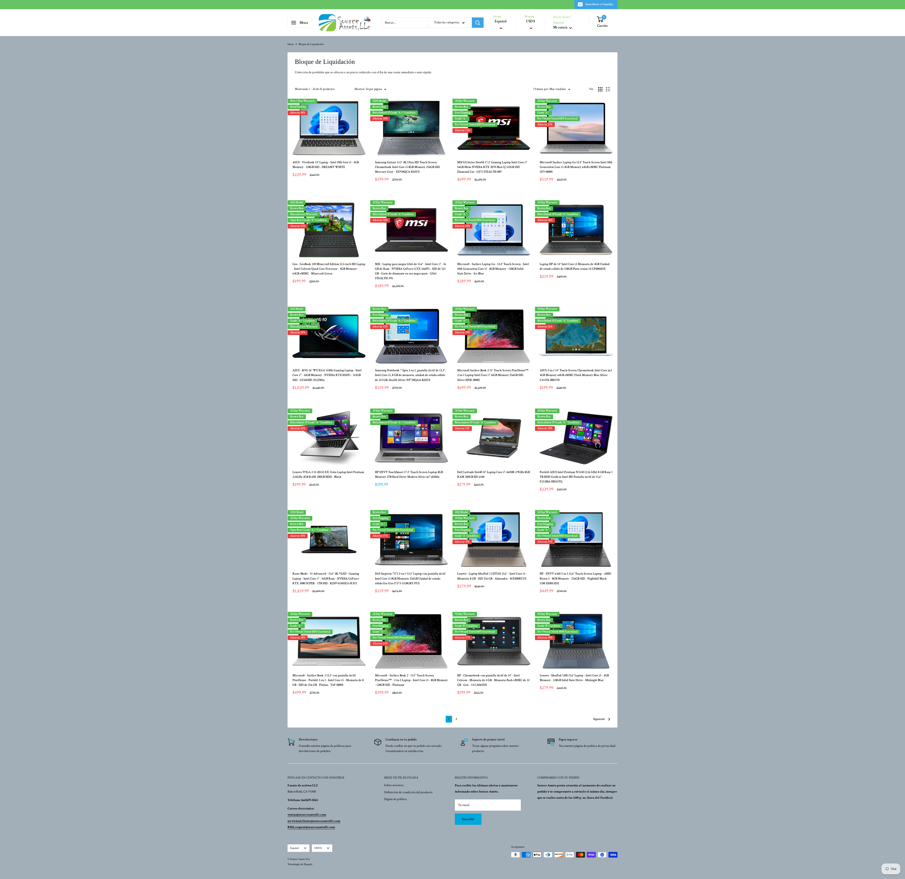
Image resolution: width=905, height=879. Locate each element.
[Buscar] (478, 22)
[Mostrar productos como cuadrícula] (600, 89)
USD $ (318, 848)
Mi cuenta (560, 27)
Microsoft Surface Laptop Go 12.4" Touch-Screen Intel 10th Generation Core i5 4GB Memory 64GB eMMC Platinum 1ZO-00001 (576, 167)
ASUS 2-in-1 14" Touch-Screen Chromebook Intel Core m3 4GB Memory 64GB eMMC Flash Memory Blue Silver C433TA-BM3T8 (576, 375)
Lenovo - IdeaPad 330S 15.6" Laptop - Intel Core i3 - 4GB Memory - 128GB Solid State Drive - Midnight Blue (574, 678)
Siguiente (599, 719)
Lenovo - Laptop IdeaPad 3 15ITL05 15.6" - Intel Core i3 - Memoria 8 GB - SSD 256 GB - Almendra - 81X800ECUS (492, 576)
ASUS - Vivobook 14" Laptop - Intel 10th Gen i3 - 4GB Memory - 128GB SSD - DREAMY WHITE (325, 164)
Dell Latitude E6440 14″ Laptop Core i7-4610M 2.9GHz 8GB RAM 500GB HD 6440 (493, 474)
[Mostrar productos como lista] (608, 89)
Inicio (291, 44)
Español (294, 848)
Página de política (395, 799)
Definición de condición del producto (408, 792)
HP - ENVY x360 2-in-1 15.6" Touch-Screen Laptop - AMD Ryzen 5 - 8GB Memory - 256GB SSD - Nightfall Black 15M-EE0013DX (575, 578)
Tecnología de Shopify (300, 864)
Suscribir (468, 819)
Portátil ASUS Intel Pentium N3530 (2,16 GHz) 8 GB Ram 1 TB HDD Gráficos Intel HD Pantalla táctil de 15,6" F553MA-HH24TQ (576, 477)
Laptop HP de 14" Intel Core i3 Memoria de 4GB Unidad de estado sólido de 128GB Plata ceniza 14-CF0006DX (574, 266)
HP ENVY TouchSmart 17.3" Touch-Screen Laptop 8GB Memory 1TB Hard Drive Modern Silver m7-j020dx (409, 474)
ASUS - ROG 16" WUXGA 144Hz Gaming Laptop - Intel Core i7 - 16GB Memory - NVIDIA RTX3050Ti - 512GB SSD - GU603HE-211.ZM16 (327, 375)
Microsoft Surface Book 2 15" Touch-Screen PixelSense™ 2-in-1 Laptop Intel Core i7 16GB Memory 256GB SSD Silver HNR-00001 (492, 375)
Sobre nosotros (393, 785)
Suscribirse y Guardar (599, 4)
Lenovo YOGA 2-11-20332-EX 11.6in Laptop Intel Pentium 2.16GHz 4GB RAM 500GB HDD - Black (328, 474)
